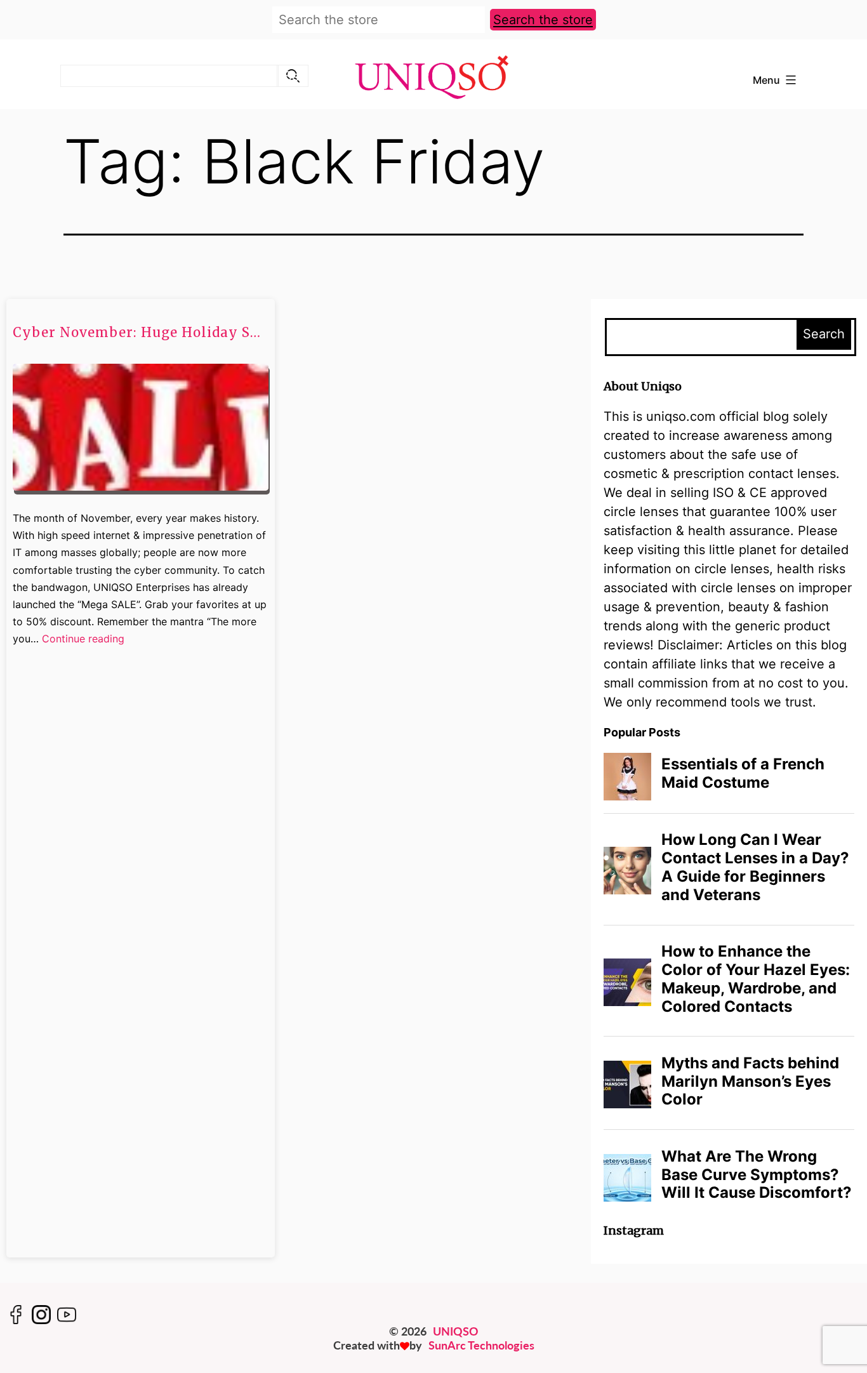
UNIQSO (456, 1331)
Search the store (543, 19)
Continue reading (83, 639)
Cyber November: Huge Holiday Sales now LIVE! (140, 332)
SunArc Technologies (481, 1345)
